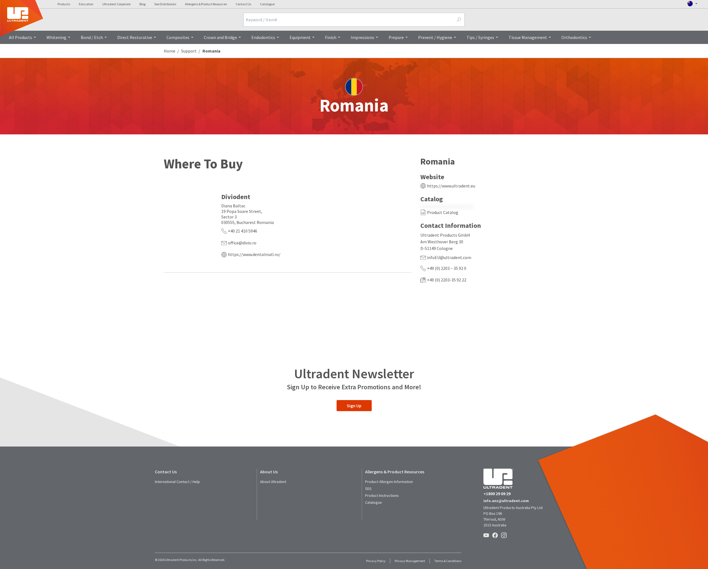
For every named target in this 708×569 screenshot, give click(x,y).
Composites (177, 37)
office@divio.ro (242, 242)
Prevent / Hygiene (435, 37)
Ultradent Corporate (116, 4)
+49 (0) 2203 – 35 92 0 (446, 268)
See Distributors (165, 4)
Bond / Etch (92, 37)
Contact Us (243, 4)
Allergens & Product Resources (206, 4)
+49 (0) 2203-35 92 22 (446, 279)
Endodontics (263, 37)
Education (86, 4)
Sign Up (354, 405)
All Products (20, 37)
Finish (330, 37)
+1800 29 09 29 (497, 493)
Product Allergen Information (389, 481)
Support (189, 51)
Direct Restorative (134, 37)
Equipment (300, 37)
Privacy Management (410, 561)
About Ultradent (273, 481)
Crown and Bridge (220, 37)
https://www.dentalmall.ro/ (254, 254)
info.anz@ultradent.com (506, 500)
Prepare (396, 37)
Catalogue (267, 4)
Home (169, 51)
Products (64, 4)
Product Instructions (382, 495)
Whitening (56, 37)
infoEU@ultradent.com (449, 257)
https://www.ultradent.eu (451, 186)
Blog (142, 4)
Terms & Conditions (447, 561)
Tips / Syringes (480, 37)
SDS (368, 488)
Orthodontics (574, 37)
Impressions (362, 37)
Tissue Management (528, 37)
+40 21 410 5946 (242, 230)
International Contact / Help (177, 481)
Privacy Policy (376, 561)
